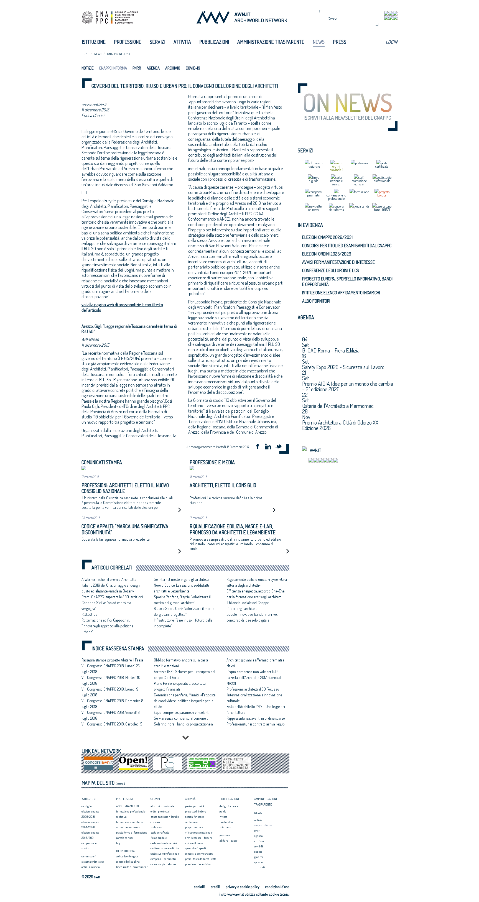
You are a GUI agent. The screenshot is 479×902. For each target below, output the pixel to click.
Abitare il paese (194, 843)
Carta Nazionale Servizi (164, 843)
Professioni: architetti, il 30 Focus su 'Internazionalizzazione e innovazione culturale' (254, 695)
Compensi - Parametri (163, 859)
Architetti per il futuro (198, 838)
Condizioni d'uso (277, 886)
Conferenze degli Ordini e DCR (330, 270)
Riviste (223, 817)
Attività (182, 42)
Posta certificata (160, 832)
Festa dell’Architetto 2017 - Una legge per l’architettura (256, 709)
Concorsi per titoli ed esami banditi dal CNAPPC (346, 245)
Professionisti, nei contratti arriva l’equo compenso (255, 727)
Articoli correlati (111, 568)
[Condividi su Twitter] (280, 447)
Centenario (191, 822)
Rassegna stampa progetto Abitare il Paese (112, 660)
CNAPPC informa (118, 54)
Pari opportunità (194, 806)
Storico (85, 848)
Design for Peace (194, 817)
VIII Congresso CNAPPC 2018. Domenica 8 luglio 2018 (112, 703)
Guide (223, 811)
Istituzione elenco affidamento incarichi (341, 292)
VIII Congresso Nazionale (199, 832)
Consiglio (86, 806)
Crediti (215, 886)
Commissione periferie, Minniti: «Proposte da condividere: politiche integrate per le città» (184, 701)
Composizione (89, 843)
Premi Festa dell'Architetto (200, 859)
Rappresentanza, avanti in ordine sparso (255, 718)
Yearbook (225, 835)
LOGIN (391, 42)
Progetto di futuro (195, 811)
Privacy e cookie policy (242, 886)
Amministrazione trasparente (270, 42)
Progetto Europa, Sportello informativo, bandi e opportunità (347, 281)
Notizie (87, 68)
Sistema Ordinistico (92, 861)
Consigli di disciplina (128, 861)
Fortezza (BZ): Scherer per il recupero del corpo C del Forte (184, 674)
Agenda (153, 68)
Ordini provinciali (91, 867)
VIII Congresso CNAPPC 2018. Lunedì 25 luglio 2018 (110, 668)
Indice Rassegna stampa (117, 648)
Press (339, 42)
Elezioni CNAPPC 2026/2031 (327, 237)
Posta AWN (156, 827)
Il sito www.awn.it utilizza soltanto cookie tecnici (254, 894)
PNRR (137, 68)
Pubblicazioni (214, 42)
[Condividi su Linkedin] (270, 447)
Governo (258, 857)
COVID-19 (193, 68)
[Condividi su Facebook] (259, 447)
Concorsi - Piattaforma (163, 864)
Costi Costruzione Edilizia (165, 848)
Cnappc (258, 852)
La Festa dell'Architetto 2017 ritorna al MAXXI (253, 680)
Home (85, 54)
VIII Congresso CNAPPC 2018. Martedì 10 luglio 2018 (110, 680)
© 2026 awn (90, 877)
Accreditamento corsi (128, 827)
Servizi (157, 42)
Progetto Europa (194, 827)
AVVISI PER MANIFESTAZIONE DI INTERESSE (338, 262)
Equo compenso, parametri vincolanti (181, 712)
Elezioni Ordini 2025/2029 (326, 254)
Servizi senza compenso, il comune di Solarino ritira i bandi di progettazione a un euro (183, 724)
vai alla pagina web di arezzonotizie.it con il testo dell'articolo (122, 307)
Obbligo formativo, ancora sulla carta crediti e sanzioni (181, 663)
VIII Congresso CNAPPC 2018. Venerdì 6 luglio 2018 (110, 715)
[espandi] (120, 783)
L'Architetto (226, 822)
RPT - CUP (259, 862)
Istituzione (94, 42)
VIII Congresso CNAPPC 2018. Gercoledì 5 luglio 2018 (111, 727)
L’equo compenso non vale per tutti (252, 671)
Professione (127, 42)
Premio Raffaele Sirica (198, 864)
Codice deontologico (127, 856)
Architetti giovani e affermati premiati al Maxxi (255, 663)
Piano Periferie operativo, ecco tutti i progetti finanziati (180, 686)
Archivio (172, 68)
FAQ (118, 843)
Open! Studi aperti (195, 848)
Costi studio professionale (165, 853)
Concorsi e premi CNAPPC (199, 853)
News (319, 42)
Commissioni (88, 856)
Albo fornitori (316, 301)
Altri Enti (259, 867)
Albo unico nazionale (162, 806)
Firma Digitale (159, 838)
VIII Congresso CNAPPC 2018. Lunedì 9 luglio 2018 (109, 692)
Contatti (199, 886)
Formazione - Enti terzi (129, 822)
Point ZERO (225, 827)
